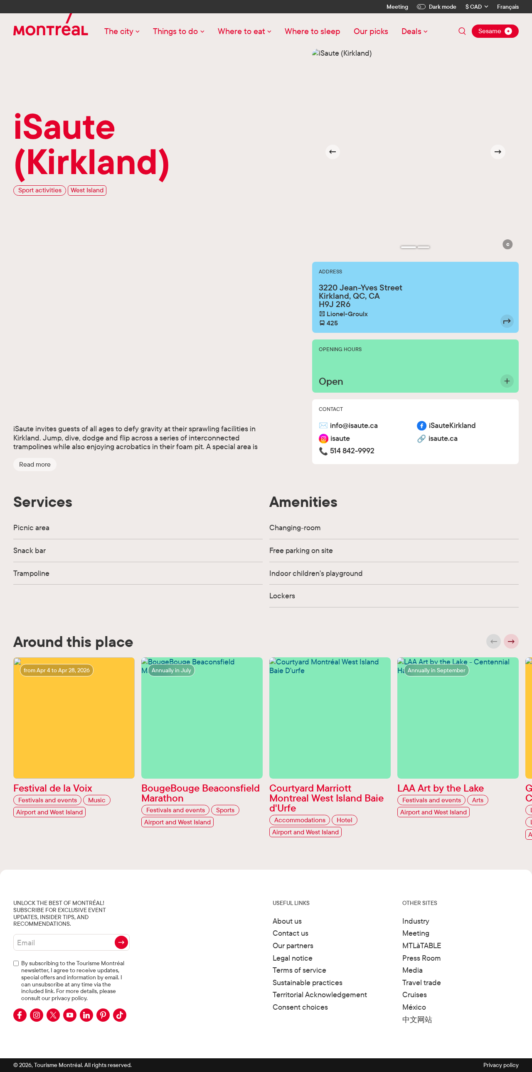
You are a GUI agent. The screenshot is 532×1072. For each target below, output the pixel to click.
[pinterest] (103, 1015)
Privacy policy (501, 1065)
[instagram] (36, 1015)
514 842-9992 (352, 451)
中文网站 (417, 1019)
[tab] (408, 247)
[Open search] (462, 31)
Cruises (414, 994)
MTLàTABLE (421, 945)
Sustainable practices (307, 982)
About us (287, 921)
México (414, 1007)
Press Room (421, 958)
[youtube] (69, 1015)
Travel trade (421, 982)
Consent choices (300, 1007)
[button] (35, 464)
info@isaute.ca (354, 425)
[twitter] (53, 1015)
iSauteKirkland (452, 425)
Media (412, 970)
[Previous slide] (493, 641)
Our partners (293, 945)
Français (508, 7)
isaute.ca (443, 438)
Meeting (397, 6)
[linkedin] (86, 1015)
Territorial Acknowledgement (320, 994)
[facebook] (20, 1015)
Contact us (290, 933)
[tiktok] (119, 1015)
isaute (340, 438)
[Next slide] (497, 152)
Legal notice (293, 958)
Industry (415, 921)
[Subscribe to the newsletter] (121, 942)
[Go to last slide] (332, 152)
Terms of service (299, 970)
